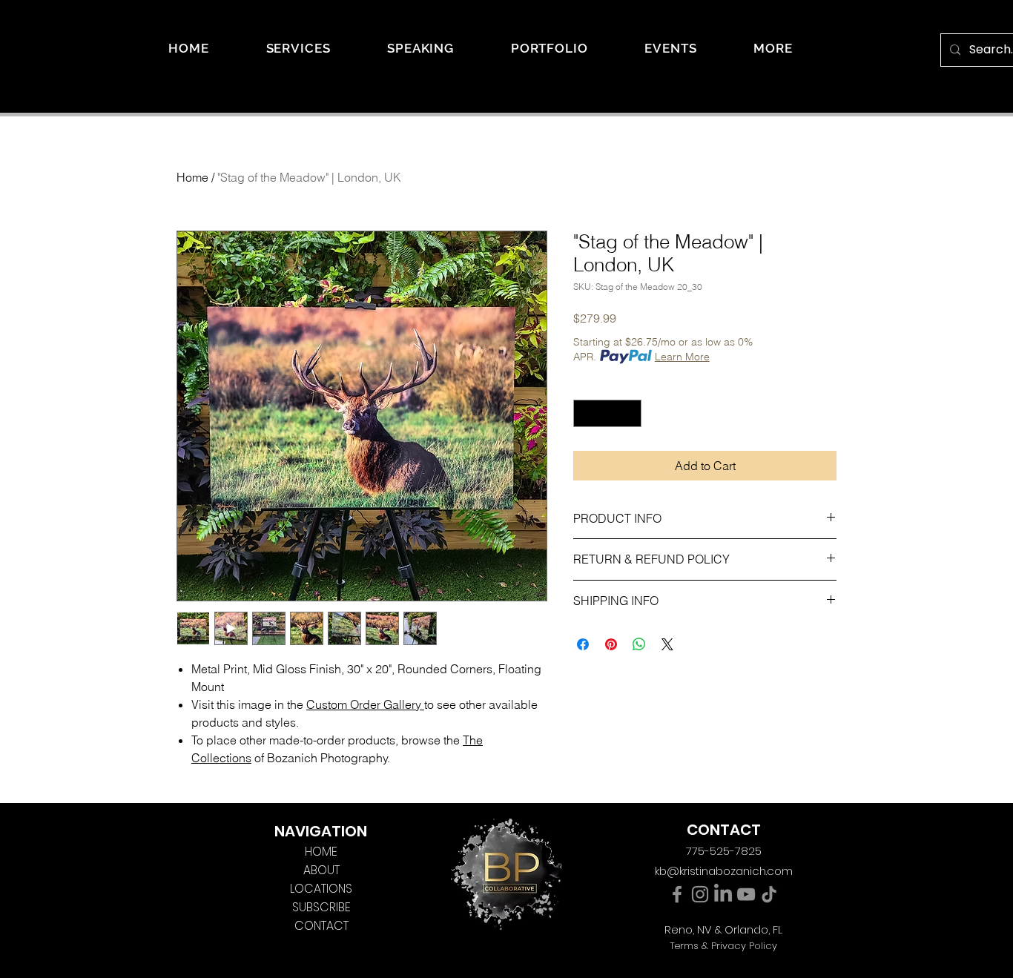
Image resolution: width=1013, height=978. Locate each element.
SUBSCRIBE (321, 907)
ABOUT (321, 870)
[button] (773, 48)
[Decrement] (584, 413)
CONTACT (321, 925)
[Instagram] (700, 894)
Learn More (682, 356)
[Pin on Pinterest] (611, 644)
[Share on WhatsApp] (639, 644)
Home (192, 177)
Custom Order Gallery (363, 704)
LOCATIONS (321, 888)
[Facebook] (677, 894)
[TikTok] (769, 894)
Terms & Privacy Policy (723, 946)
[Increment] (630, 413)
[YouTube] (746, 894)
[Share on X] (667, 644)
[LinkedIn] (723, 894)
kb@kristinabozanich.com (724, 871)
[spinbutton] (607, 413)
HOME (321, 851)
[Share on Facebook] (583, 644)
